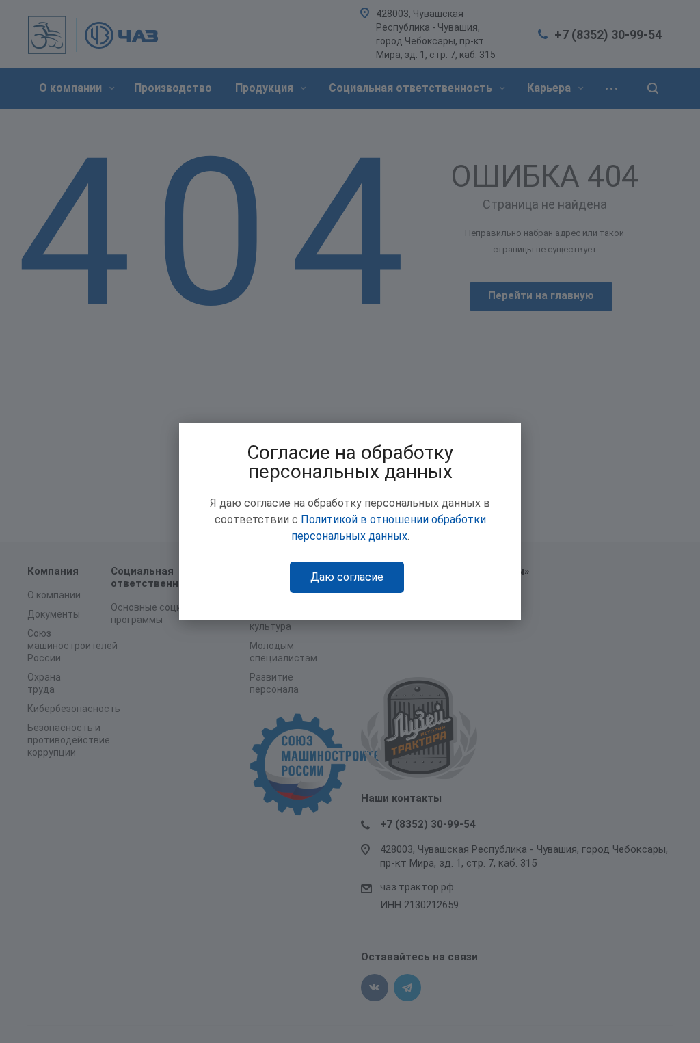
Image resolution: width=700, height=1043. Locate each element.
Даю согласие (346, 576)
